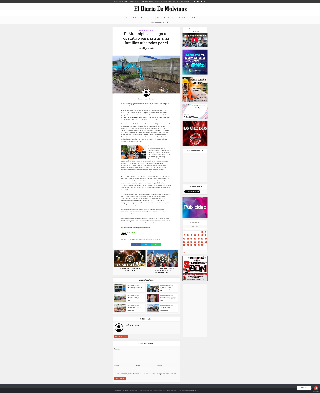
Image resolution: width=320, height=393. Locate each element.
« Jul (183, 252)
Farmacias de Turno (132, 18)
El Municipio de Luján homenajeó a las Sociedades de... (135, 308)
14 (198, 238)
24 (184, 245)
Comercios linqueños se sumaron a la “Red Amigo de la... (168, 298)
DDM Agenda (161, 18)
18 (188, 242)
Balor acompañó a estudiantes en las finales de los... (136, 298)
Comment (117, 349)
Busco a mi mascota (147, 18)
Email (138, 365)
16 (205, 238)
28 (198, 245)
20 (195, 242)
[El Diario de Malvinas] (160, 8)
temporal (149, 239)
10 (184, 238)
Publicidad (171, 18)
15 (202, 238)
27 (195, 245)
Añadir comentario (144, 52)
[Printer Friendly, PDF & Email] (128, 232)
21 (198, 242)
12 (191, 238)
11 (188, 238)
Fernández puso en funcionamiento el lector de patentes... (168, 308)
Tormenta (157, 239)
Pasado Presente (184, 18)
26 (191, 245)
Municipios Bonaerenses (146, 30)
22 (202, 242)
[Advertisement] (195, 310)
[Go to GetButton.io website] (316, 391)
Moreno (124, 239)
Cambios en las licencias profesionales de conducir (136, 288)
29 (202, 245)
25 (188, 245)
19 (191, 242)
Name (116, 365)
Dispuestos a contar (158, 22)
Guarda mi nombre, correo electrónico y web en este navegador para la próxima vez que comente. (146, 374)
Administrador (156, 52)
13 (195, 238)
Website (159, 365)
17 (184, 242)
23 (205, 242)
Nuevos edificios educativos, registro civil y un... (168, 288)
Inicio (120, 18)
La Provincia (196, 18)
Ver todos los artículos (121, 336)
